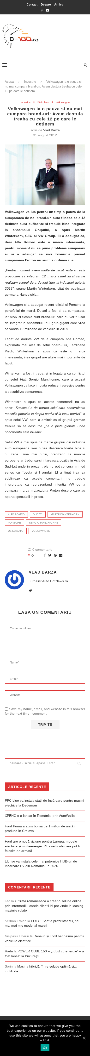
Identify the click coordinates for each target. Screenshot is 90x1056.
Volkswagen (63, 102)
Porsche (14, 522)
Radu (9, 951)
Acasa (9, 81)
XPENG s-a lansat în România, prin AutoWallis (40, 816)
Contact (32, 4)
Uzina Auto (16, 530)
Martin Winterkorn (65, 514)
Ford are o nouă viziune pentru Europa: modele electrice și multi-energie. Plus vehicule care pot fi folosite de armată (42, 846)
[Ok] (84, 1038)
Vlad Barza (51, 130)
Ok (45, 1048)
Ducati (37, 514)
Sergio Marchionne (43, 522)
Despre (46, 4)
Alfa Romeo (16, 514)
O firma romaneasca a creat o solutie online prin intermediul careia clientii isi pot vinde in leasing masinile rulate (44, 905)
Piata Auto (43, 102)
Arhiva (58, 4)
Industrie (30, 81)
